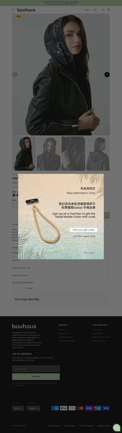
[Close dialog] (21, 177)
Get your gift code (83, 229)
